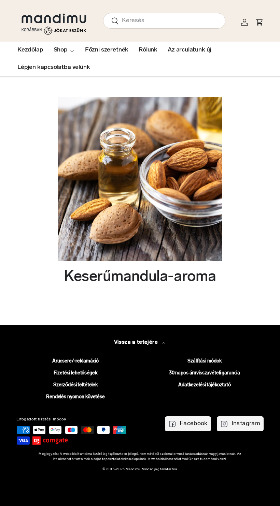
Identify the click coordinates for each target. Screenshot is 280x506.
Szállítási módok (204, 361)
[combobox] (164, 20)
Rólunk (148, 50)
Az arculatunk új (189, 50)
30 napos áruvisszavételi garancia (204, 373)
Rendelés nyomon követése (75, 397)
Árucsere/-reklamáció (75, 361)
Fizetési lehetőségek (75, 373)
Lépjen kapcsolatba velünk (53, 67)
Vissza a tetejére (136, 342)
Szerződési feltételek (75, 385)
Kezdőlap (30, 50)
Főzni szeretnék (106, 50)
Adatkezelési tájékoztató (204, 385)
